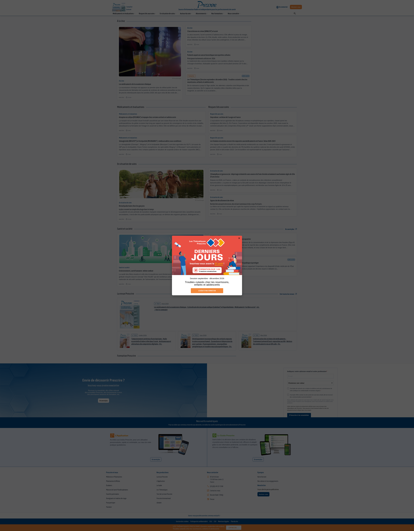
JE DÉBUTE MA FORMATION (207, 291)
